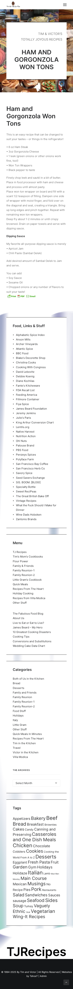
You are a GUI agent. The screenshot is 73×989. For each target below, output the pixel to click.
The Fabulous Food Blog (28, 613)
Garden (20, 866)
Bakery (38, 818)
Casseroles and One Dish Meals (34, 836)
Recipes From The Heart (28, 588)
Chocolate (41, 846)
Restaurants (49, 889)
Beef (52, 818)
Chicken (22, 845)
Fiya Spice (22, 404)
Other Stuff (20, 602)
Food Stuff (19, 711)
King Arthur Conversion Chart (35, 422)
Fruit (55, 862)
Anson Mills (23, 339)
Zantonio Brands (26, 519)
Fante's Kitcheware (28, 385)
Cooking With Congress (31, 367)
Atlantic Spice (24, 348)
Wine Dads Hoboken (28, 514)
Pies (26, 890)
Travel (17, 747)
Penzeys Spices (26, 454)
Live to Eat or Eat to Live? (28, 623)
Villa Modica (20, 757)
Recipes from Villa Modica (29, 598)
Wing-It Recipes (29, 916)
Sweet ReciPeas (26, 491)
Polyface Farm (25, 459)
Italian (35, 872)
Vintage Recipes (26, 500)
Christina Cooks (26, 362)
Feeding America (26, 394)
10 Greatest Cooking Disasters (32, 632)
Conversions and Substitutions (32, 641)
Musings (36, 883)
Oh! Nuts (21, 441)
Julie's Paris (23, 417)
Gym (32, 867)
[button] (65, 4)
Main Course (34, 878)
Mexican (20, 884)
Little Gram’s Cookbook (27, 579)
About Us (18, 618)
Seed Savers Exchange (30, 477)
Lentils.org (22, 427)
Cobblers (19, 851)
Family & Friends (23, 565)
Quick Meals (20, 584)
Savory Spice (24, 473)
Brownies (50, 824)
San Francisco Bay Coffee (32, 464)
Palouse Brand (25, 445)
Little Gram (19, 724)
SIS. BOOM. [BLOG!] (28, 482)
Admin (43, 976)
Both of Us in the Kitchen (28, 678)
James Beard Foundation (31, 408)
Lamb (46, 873)
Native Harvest (25, 431)
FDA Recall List (25, 390)
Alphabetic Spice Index (30, 335)
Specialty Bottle (26, 487)
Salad (18, 894)
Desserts (18, 688)
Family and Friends (24, 692)
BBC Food (22, 353)
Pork (36, 889)
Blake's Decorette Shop (30, 358)
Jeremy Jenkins (26, 413)
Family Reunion (22, 697)
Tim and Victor (28, 972)
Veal (28, 912)
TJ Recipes (20, 552)
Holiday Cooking (23, 593)
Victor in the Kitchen (25, 752)
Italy (15, 720)
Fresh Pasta (39, 862)
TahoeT (34, 976)
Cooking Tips (21, 636)
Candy (29, 829)
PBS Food (22, 450)
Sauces (54, 895)
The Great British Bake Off (32, 496)
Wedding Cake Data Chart (29, 646)
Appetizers (21, 819)
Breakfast (35, 824)
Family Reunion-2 (24, 575)
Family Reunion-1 (24, 570)
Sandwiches (36, 894)
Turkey (28, 906)
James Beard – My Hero (28, 627)
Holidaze (20, 873)
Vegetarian (43, 911)
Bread (16, 683)
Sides (51, 900)
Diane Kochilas (25, 381)
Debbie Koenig (25, 376)
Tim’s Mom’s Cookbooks (28, 556)
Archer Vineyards (27, 344)
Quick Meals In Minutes (27, 734)
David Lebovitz (25, 371)
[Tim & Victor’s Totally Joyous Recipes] (13, 5)
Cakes (18, 829)
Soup (18, 905)
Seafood (35, 900)
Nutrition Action (26, 436)
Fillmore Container (27, 399)
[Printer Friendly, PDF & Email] (21, 296)
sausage (19, 901)
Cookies (34, 851)
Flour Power (20, 561)
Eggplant (20, 862)
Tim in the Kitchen (24, 743)
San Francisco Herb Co (30, 468)
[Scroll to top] (66, 982)
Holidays (18, 715)
